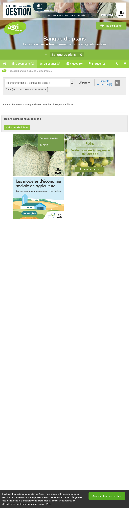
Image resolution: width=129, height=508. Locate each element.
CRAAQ (67, 497)
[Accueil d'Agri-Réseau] (15, 28)
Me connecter (113, 25)
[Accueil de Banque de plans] (4, 64)
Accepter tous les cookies (106, 496)
